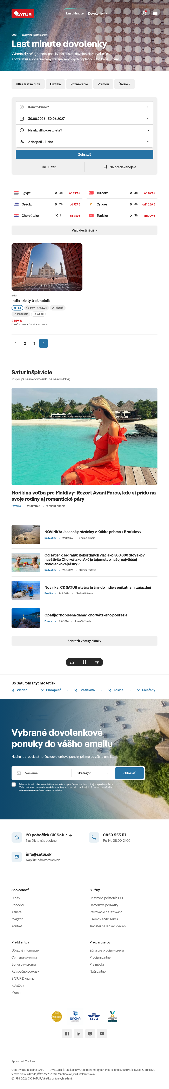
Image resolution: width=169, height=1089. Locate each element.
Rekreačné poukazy (25, 971)
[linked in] (78, 1033)
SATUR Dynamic (23, 978)
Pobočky (18, 905)
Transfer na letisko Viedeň (108, 926)
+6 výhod (38, 313)
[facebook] (67, 1033)
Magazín (17, 919)
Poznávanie (79, 84)
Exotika (55, 84)
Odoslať (129, 773)
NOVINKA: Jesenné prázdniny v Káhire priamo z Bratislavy (93, 531)
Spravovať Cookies (23, 1061)
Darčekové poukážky (104, 905)
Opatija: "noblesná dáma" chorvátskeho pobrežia (86, 615)
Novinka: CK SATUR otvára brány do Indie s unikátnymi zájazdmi (98, 587)
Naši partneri (98, 971)
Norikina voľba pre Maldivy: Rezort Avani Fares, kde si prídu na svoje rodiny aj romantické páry (84, 495)
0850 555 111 (114, 834)
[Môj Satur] (144, 13)
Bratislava (87, 690)
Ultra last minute (28, 84)
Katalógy (18, 985)
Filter (52, 167)
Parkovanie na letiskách (106, 912)
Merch (16, 992)
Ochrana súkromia (24, 957)
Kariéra (16, 912)
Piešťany (148, 690)
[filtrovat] (97, 662)
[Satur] (23, 13)
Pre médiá (97, 964)
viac (116, 59)
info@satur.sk (39, 854)
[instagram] (90, 1033)
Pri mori (103, 84)
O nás (16, 898)
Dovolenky (96, 13)
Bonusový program (25, 964)
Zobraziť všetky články (84, 641)
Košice (118, 690)
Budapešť (53, 690)
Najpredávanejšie (122, 167)
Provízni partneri (101, 957)
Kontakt (17, 926)
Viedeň (21, 690)
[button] (84, 107)
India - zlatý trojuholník (31, 300)
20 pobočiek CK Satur (46, 834)
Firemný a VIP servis (104, 919)
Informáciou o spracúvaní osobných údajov (40, 790)
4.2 (19, 307)
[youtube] (102, 1033)
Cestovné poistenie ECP (107, 898)
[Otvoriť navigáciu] (155, 13)
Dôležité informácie (25, 950)
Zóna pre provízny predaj (107, 950)
